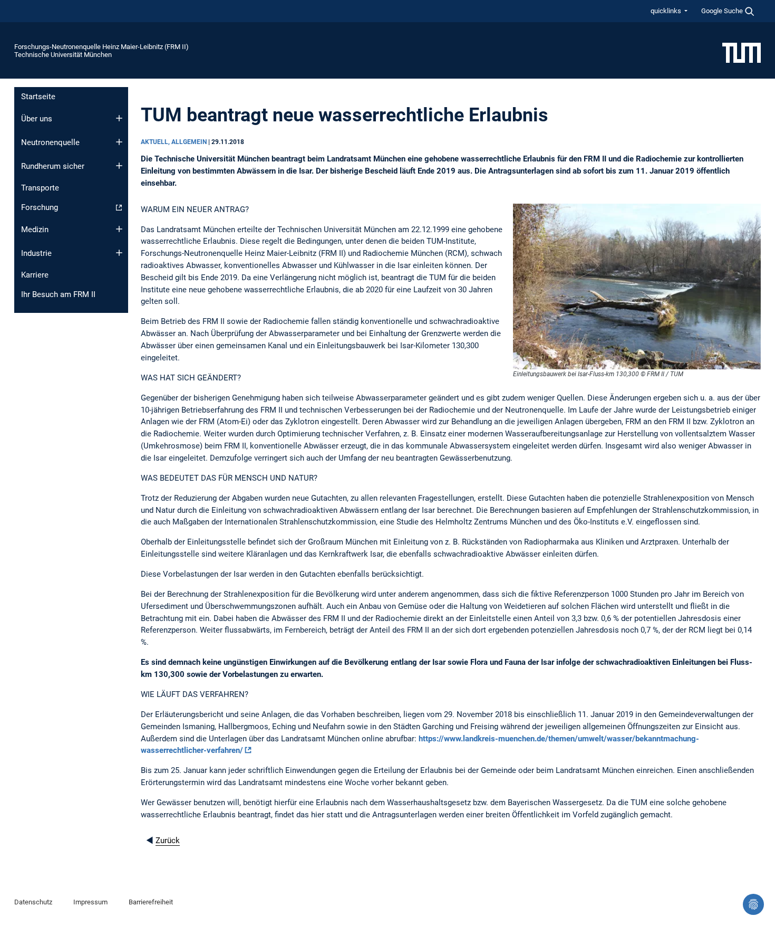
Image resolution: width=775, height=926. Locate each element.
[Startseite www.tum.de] (741, 52)
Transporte (40, 188)
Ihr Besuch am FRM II (58, 294)
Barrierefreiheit (151, 902)
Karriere (35, 275)
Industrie (36, 253)
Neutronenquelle (50, 142)
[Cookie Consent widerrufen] (753, 904)
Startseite (38, 96)
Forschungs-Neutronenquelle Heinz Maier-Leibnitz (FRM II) (101, 47)
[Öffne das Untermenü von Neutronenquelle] (119, 142)
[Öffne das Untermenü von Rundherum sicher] (119, 165)
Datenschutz (33, 902)
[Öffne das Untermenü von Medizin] (119, 229)
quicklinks (667, 11)
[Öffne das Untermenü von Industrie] (119, 252)
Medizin (35, 229)
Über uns (36, 118)
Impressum (90, 902)
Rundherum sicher (52, 166)
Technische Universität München (63, 55)
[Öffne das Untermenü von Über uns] (119, 118)
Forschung (39, 207)
